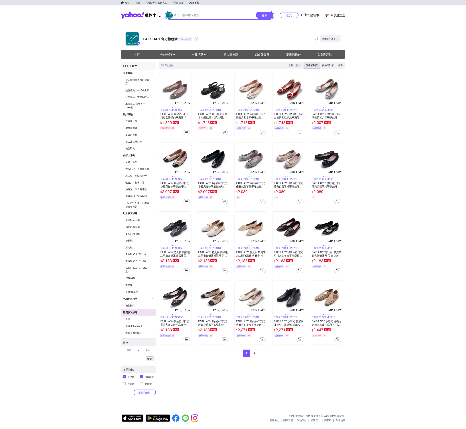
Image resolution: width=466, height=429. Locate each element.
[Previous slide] (161, 89)
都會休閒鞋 (262, 54)
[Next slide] (189, 89)
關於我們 (288, 420)
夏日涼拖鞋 (293, 54)
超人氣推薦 (231, 54)
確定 (149, 358)
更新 (342, 415)
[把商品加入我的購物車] (186, 132)
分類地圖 (340, 420)
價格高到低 (328, 65)
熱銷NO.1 (328, 39)
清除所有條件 (145, 392)
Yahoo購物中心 (141, 15)
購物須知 (302, 420)
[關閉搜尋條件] (175, 15)
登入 (289, 15)
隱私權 (327, 420)
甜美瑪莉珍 (324, 54)
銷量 (340, 65)
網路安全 (315, 420)
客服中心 (274, 420)
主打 (137, 54)
